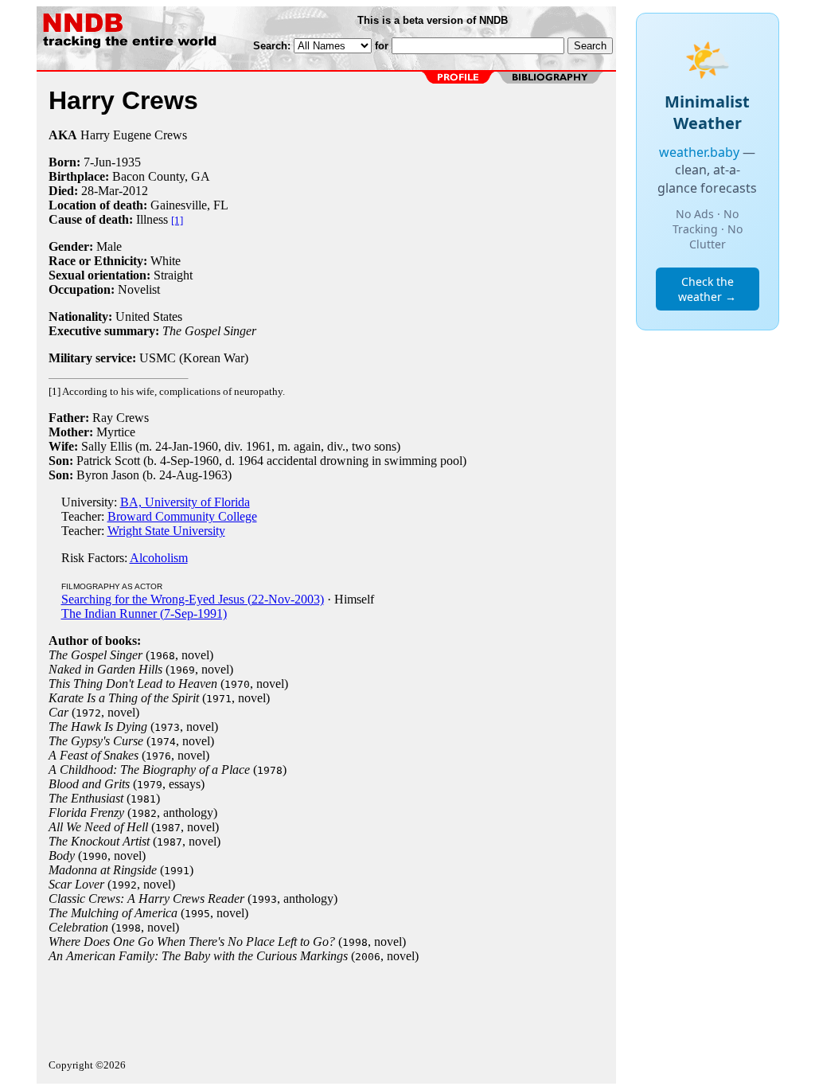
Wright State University (166, 530)
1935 (128, 162)
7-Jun (97, 162)
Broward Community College (182, 516)
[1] (177, 220)
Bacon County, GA (161, 176)
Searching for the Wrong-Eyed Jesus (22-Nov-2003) (192, 599)
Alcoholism (159, 558)
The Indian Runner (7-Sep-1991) (144, 613)
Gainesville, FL (189, 205)
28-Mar (100, 190)
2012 (135, 190)
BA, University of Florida (185, 502)
